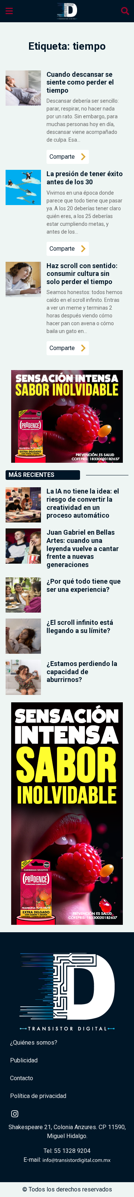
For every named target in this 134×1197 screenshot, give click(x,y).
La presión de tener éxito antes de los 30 (85, 178)
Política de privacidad (38, 1095)
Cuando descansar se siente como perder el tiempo (80, 82)
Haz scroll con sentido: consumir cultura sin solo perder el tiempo (82, 274)
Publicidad (24, 1060)
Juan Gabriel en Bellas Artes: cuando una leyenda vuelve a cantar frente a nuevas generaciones (83, 548)
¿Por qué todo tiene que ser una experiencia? (84, 585)
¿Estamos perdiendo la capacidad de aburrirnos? (82, 671)
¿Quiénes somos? (33, 1042)
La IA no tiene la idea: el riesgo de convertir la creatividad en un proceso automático (83, 503)
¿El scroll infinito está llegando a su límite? (80, 626)
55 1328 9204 (72, 1150)
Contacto (21, 1078)
